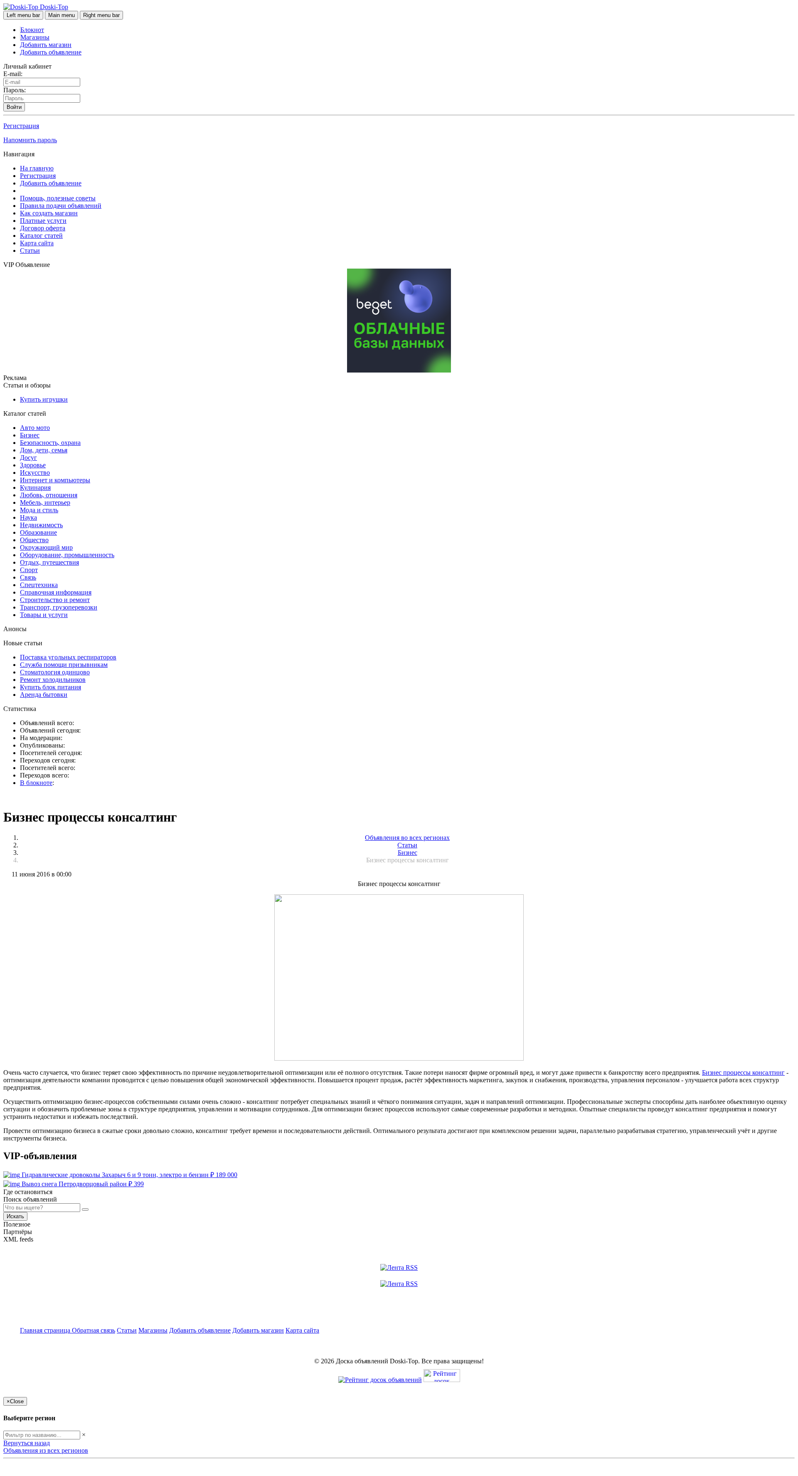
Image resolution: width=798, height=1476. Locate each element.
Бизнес (29, 435)
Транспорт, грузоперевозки (58, 607)
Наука (28, 517)
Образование (38, 532)
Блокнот (32, 29)
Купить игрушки (44, 399)
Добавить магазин (45, 44)
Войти (14, 107)
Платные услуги (43, 220)
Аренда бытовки (43, 694)
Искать (15, 1216)
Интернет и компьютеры (55, 480)
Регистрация (21, 125)
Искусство (35, 472)
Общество (34, 539)
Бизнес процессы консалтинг (743, 1072)
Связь (28, 577)
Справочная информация (55, 592)
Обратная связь (93, 1330)
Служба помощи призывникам (64, 664)
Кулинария (35, 487)
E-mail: (12, 73)
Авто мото (35, 427)
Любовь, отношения (48, 495)
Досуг (28, 457)
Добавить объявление (50, 52)
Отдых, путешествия (49, 562)
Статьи (30, 250)
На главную (37, 168)
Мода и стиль (39, 509)
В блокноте (36, 782)
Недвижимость (41, 524)
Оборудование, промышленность (67, 554)
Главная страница (46, 1330)
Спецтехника (39, 584)
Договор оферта (42, 228)
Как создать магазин (49, 213)
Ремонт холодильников (53, 679)
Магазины (34, 37)
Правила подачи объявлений (60, 205)
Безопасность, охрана (50, 442)
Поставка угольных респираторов (68, 657)
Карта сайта (37, 243)
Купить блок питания (50, 687)
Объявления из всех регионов (45, 1450)
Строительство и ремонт (55, 599)
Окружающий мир (46, 547)
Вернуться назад (26, 1442)
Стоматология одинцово (55, 672)
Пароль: (14, 90)
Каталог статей (41, 235)
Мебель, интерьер (45, 502)
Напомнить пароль (30, 139)
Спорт (29, 569)
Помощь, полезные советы (58, 198)
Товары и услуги (44, 614)
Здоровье (33, 465)
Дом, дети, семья (43, 450)
